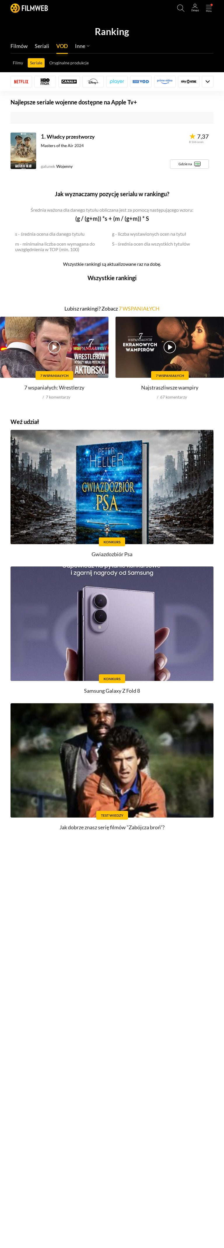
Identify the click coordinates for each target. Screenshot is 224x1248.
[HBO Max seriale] (45, 81)
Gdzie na (185, 164)
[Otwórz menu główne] (209, 8)
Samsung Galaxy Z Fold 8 (112, 690)
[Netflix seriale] (21, 81)
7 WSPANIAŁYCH (139, 308)
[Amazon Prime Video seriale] (164, 81)
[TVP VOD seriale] (140, 81)
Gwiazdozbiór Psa (112, 554)
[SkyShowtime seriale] (188, 81)
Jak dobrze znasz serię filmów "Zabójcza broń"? (112, 827)
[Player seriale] (116, 81)
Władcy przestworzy (71, 136)
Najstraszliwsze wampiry (169, 387)
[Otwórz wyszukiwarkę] (181, 8)
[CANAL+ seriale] (69, 81)
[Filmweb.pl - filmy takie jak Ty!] (29, 8)
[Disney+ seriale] (93, 81)
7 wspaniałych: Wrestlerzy (54, 387)
